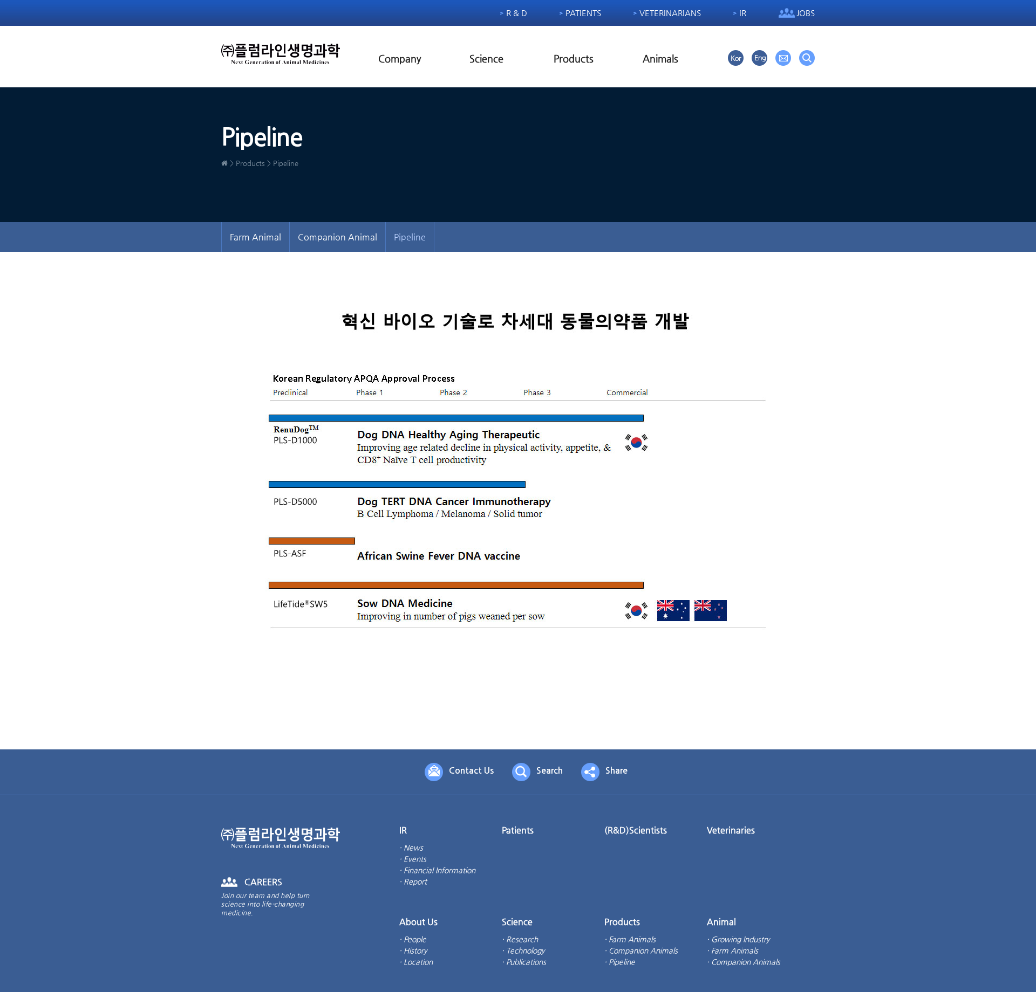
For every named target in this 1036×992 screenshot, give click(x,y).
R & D (516, 12)
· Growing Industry (738, 939)
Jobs (805, 12)
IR (742, 12)
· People (412, 939)
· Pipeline (619, 961)
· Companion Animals (641, 950)
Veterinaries (731, 830)
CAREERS (263, 882)
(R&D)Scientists (635, 830)
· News (411, 847)
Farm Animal (255, 237)
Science (486, 58)
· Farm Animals (630, 939)
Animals (660, 58)
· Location (416, 961)
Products (574, 58)
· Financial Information (437, 870)
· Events (412, 859)
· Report (413, 881)
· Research (520, 939)
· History (413, 950)
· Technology (523, 950)
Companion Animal (337, 237)
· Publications (524, 961)
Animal (721, 922)
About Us (418, 922)
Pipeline (410, 237)
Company (399, 58)
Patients (583, 12)
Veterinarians (670, 12)
